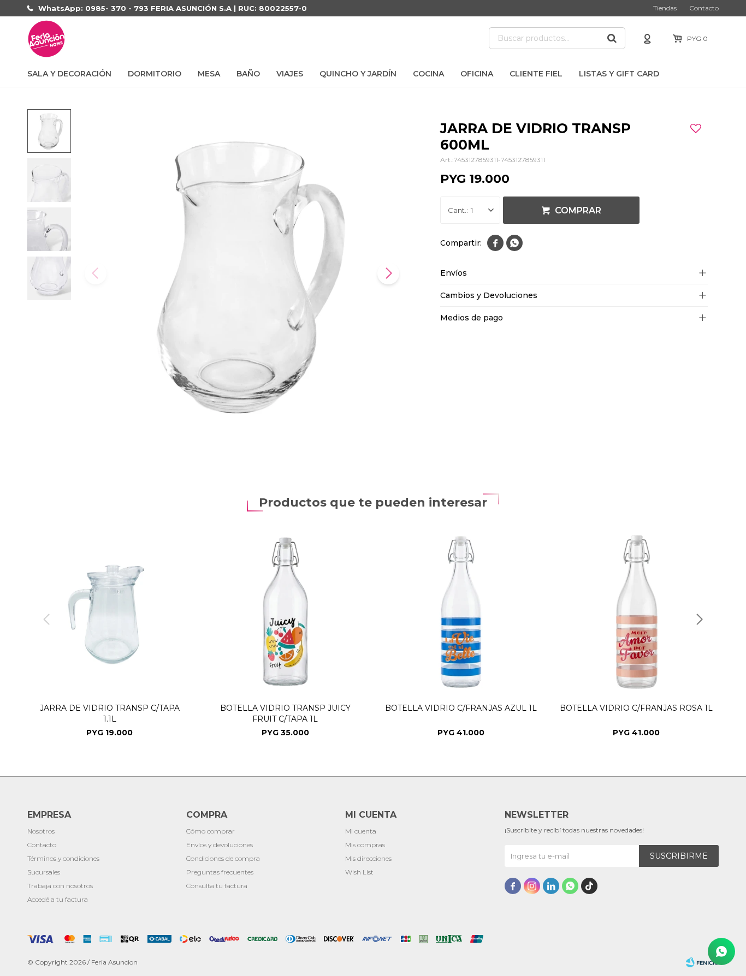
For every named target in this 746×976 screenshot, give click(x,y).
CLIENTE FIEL (536, 74)
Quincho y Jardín (357, 74)
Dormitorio (154, 74)
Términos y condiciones (63, 858)
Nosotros (41, 831)
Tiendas (665, 8)
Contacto (704, 8)
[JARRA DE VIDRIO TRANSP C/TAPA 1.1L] (109, 611)
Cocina (428, 74)
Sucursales (43, 872)
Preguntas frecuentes (219, 872)
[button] (611, 38)
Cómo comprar (210, 831)
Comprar (578, 210)
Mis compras (365, 845)
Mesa (209, 74)
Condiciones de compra (223, 858)
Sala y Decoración (69, 74)
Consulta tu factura (216, 886)
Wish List (359, 872)
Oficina (476, 74)
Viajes (289, 74)
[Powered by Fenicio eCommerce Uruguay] (702, 962)
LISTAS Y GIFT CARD (619, 74)
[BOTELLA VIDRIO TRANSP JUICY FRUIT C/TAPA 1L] (285, 611)
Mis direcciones (368, 858)
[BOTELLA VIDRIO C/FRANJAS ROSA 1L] (636, 611)
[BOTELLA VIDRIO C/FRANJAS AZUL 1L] (460, 611)
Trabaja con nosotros (60, 886)
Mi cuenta (360, 831)
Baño (248, 74)
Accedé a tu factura (57, 899)
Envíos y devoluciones (219, 845)
